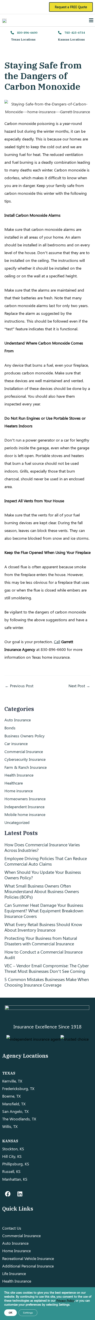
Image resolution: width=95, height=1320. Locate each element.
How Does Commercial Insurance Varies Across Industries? (42, 847)
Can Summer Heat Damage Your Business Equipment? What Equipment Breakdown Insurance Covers (43, 910)
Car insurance (16, 743)
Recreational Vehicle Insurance (28, 1258)
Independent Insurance (24, 806)
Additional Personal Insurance (28, 1266)
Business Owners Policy (24, 735)
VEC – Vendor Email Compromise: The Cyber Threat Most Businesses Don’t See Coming (46, 968)
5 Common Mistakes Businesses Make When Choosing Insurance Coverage (46, 982)
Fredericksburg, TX (18, 1088)
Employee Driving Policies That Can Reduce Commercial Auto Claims (45, 861)
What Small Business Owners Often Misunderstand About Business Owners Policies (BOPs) (41, 891)
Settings (28, 1312)
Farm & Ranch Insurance (25, 767)
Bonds (9, 727)
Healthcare (13, 783)
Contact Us (11, 1228)
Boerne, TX (11, 1096)
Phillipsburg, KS (15, 1163)
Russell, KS (11, 1171)
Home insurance (18, 790)
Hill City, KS (12, 1156)
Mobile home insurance (24, 814)
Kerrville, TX (12, 1081)
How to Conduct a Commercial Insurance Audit (43, 954)
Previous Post (19, 686)
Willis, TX (10, 1126)
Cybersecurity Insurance (25, 759)
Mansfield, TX (14, 1103)
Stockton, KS (13, 1148)
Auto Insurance (17, 719)
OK (10, 1312)
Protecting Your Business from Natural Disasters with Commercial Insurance (40, 940)
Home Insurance (16, 1250)
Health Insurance (18, 775)
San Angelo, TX (15, 1111)
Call (57, 641)
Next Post (79, 686)
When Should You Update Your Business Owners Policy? (42, 874)
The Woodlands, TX (19, 1118)
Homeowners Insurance (25, 798)
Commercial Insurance (23, 751)
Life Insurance (14, 1273)
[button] (91, 20)
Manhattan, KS (14, 1179)
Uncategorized (17, 822)
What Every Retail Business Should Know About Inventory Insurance (43, 927)
